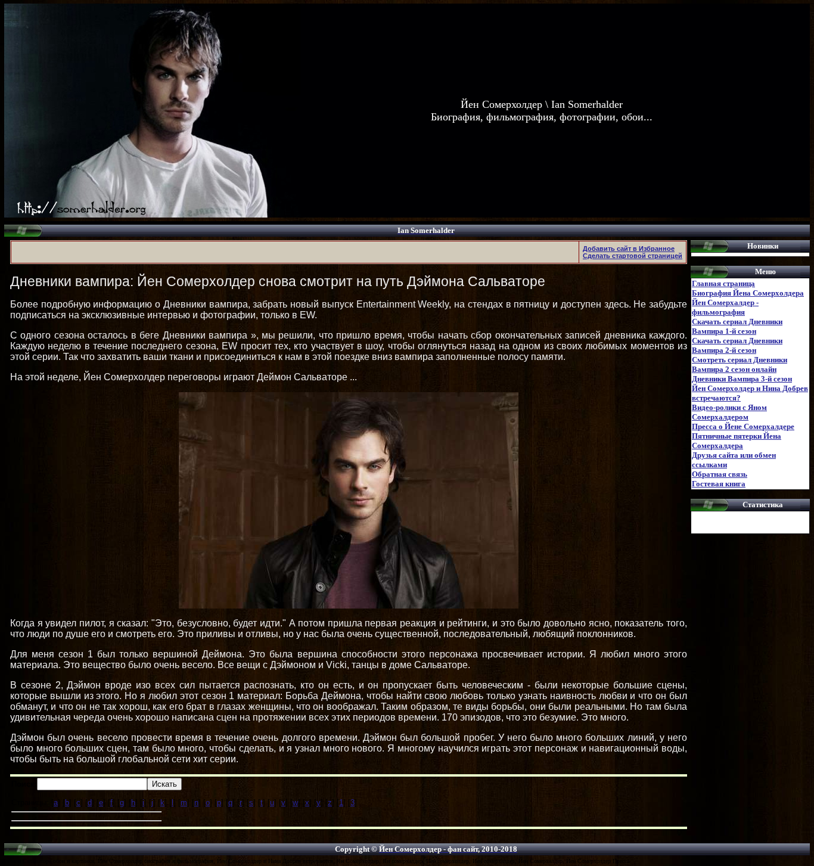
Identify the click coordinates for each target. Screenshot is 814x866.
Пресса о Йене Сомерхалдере (743, 426)
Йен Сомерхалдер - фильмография (725, 307)
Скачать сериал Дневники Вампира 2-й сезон (737, 345)
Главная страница (723, 283)
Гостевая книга (718, 483)
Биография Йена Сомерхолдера (748, 292)
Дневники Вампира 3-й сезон (742, 378)
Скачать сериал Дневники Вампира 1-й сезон (737, 326)
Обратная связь (719, 474)
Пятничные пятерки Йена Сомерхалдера (736, 441)
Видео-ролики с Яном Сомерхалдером (729, 412)
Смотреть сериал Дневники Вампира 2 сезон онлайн (739, 364)
